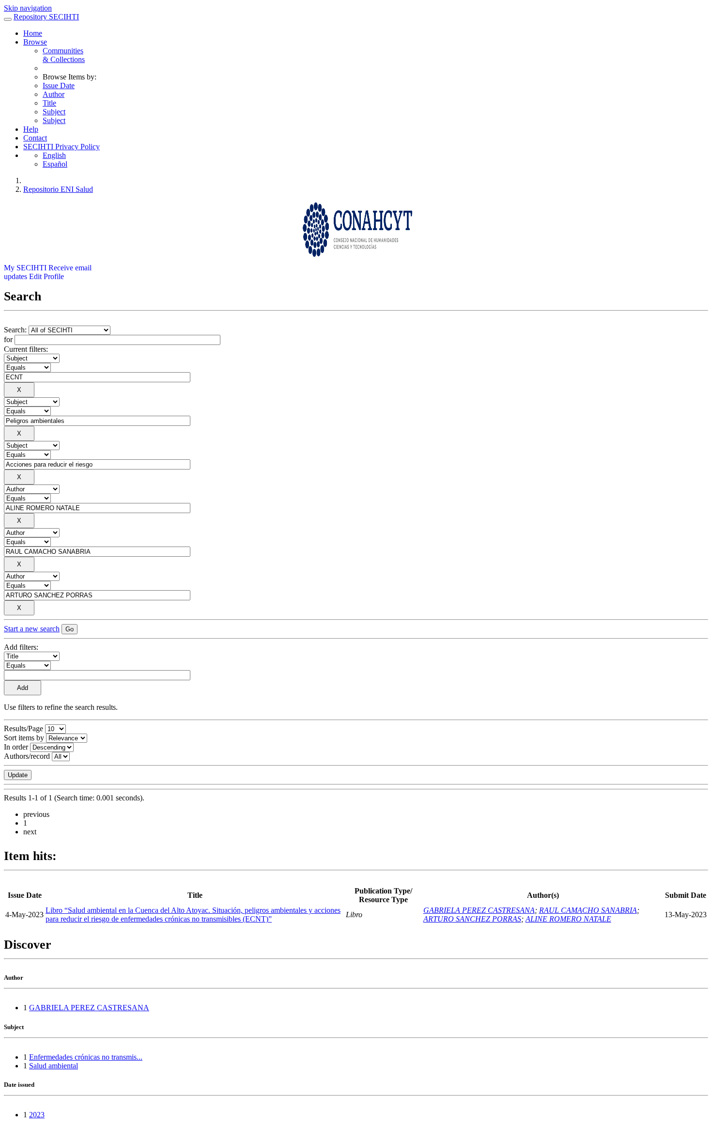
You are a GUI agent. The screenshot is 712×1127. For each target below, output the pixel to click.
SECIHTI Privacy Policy (61, 146)
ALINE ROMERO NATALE (568, 919)
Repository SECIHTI (46, 17)
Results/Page (23, 728)
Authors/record (27, 756)
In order (16, 747)
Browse (35, 42)
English (54, 155)
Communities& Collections (64, 55)
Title (49, 103)
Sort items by (24, 738)
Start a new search (32, 629)
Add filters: (21, 647)
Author (53, 94)
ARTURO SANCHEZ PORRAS (472, 919)
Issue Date (59, 85)
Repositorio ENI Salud (58, 189)
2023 (37, 1115)
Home (32, 33)
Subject (54, 112)
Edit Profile (46, 276)
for (8, 339)
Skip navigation (28, 8)
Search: (16, 330)
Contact (35, 138)
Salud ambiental (53, 1066)
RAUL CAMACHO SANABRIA (588, 910)
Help (30, 129)
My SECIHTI (25, 268)
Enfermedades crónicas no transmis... (85, 1057)
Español (55, 164)
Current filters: (26, 349)
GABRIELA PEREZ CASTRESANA (479, 910)
